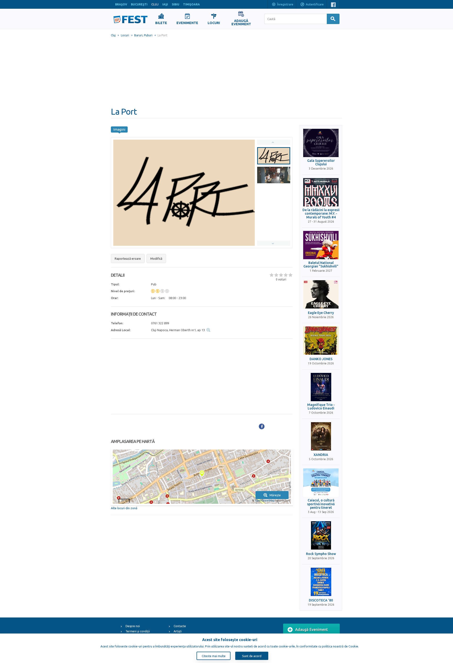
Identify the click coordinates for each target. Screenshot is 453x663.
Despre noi (133, 626)
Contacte (180, 626)
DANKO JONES (321, 359)
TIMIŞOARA (191, 4)
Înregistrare (285, 4)
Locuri (125, 35)
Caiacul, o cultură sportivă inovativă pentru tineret (321, 504)
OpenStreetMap (265, 500)
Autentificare (315, 4)
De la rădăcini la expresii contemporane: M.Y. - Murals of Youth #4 (321, 213)
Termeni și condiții (138, 631)
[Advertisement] (226, 72)
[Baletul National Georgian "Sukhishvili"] (321, 245)
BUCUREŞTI (139, 4)
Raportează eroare (128, 258)
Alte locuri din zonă (124, 508)
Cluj (113, 35)
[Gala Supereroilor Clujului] (321, 143)
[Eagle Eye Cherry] (321, 294)
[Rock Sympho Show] (321, 535)
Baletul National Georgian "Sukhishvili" (320, 264)
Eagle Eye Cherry (321, 313)
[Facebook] (261, 426)
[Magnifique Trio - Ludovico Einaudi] (321, 387)
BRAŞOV (121, 4)
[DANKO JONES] (321, 340)
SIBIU (175, 4)
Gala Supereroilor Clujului (321, 162)
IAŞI (165, 4)
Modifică (156, 258)
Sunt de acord (251, 656)
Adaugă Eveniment (311, 629)
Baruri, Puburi (143, 35)
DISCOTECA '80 (321, 600)
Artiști (178, 631)
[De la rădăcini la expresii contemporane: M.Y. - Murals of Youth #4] (321, 192)
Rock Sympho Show (321, 554)
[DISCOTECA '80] (321, 582)
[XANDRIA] (321, 436)
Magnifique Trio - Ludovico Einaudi (321, 406)
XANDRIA (321, 455)
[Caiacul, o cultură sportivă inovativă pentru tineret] (321, 482)
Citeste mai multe (214, 656)
